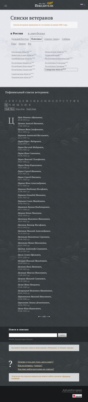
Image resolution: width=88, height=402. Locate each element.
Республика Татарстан (21, 69)
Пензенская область (54, 51)
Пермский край (52, 55)
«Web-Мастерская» (69, 392)
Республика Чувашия (54, 66)
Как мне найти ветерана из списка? (36, 369)
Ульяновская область (21, 77)
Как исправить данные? (30, 365)
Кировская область (20, 51)
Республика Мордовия (21, 66)
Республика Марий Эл (21, 63)
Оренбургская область (21, 58)
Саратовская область (20, 74)
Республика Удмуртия (55, 63)
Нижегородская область (22, 55)
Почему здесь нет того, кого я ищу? (35, 361)
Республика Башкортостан (57, 58)
